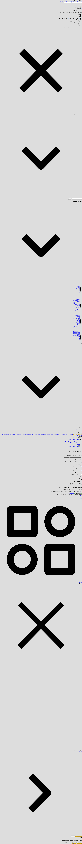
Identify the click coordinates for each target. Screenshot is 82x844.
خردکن (78, 305)
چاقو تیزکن (75, 326)
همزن (79, 338)
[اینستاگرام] (76, 485)
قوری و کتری (75, 331)
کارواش (78, 321)
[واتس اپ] (65, 485)
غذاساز (78, 316)
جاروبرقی (78, 299)
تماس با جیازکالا (77, 481)
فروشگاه (78, 16)
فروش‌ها (3, 434)
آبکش (79, 287)
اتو (79, 289)
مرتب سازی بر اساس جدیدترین (43, 434)
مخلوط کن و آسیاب (76, 335)
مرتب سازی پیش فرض (77, 434)
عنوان (81, 435)
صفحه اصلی (77, 14)
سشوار (78, 311)
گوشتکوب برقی (77, 323)
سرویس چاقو (75, 327)
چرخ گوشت (77, 304)
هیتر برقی (78, 339)
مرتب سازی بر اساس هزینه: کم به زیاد (30, 434)
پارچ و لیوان (75, 325)
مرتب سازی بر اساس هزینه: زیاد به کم (15, 434)
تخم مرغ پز (78, 294)
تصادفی (6, 434)
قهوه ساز (78, 320)
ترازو (79, 295)
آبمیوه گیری (77, 288)
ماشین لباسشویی (76, 333)
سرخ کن (78, 309)
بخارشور (78, 291)
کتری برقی (75, 302)
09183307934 (66, 457)
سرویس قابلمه (77, 310)
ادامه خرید (73, 836)
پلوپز (79, 292)
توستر (79, 296)
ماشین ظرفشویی (76, 332)
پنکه (79, 293)
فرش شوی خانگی (76, 318)
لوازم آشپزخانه (77, 324)
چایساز (78, 301)
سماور (78, 312)
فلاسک (78, 319)
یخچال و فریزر (77, 340)
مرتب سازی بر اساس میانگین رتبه (55, 434)
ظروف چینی (75, 328)
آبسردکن (78, 286)
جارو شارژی (75, 300)
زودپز (79, 306)
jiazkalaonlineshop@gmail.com (74, 459)
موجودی (78, 435)
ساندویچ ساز (77, 308)
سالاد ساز (78, 307)
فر (79, 317)
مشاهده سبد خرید (78, 836)
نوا (79, 337)
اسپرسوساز (77, 290)
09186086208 (72, 457)
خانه (81, 27)
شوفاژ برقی (77, 315)
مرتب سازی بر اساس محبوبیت (67, 434)
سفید (78, 427)
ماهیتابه (78, 334)
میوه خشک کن (77, 336)
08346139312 (77, 457)
